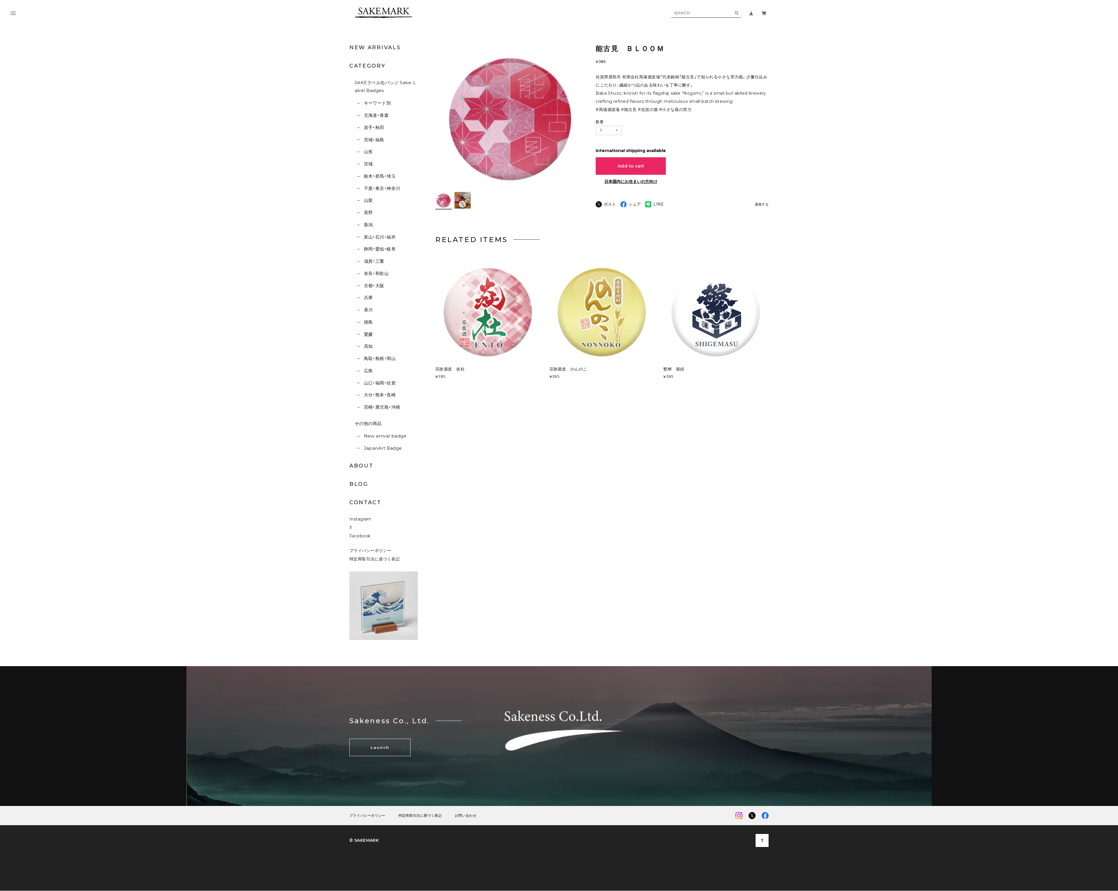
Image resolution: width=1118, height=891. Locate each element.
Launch (380, 747)
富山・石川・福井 (380, 237)
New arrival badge (385, 436)
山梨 (368, 200)
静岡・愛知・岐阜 (380, 249)
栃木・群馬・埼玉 (380, 176)
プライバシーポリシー (370, 550)
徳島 (368, 322)
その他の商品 (368, 423)
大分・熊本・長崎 (380, 395)
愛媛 (368, 334)
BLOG (358, 484)
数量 (600, 121)
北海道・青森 (376, 115)
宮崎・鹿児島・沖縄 (382, 407)
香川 (368, 310)
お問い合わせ (465, 815)
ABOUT (361, 466)
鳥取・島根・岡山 (380, 358)
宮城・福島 (374, 139)
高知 (368, 346)
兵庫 (368, 297)
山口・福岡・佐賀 (380, 383)
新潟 (368, 224)
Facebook (359, 536)
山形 (368, 151)
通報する (762, 205)
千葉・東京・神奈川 (382, 188)
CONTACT (365, 502)
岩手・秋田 (374, 127)
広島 (368, 370)
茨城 (368, 164)
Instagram (360, 519)
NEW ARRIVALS (375, 47)
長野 (368, 212)
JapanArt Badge (383, 448)
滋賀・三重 (374, 261)
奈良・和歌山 (376, 273)
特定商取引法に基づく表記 (374, 559)
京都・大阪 (374, 285)
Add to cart (631, 166)
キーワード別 (377, 103)
